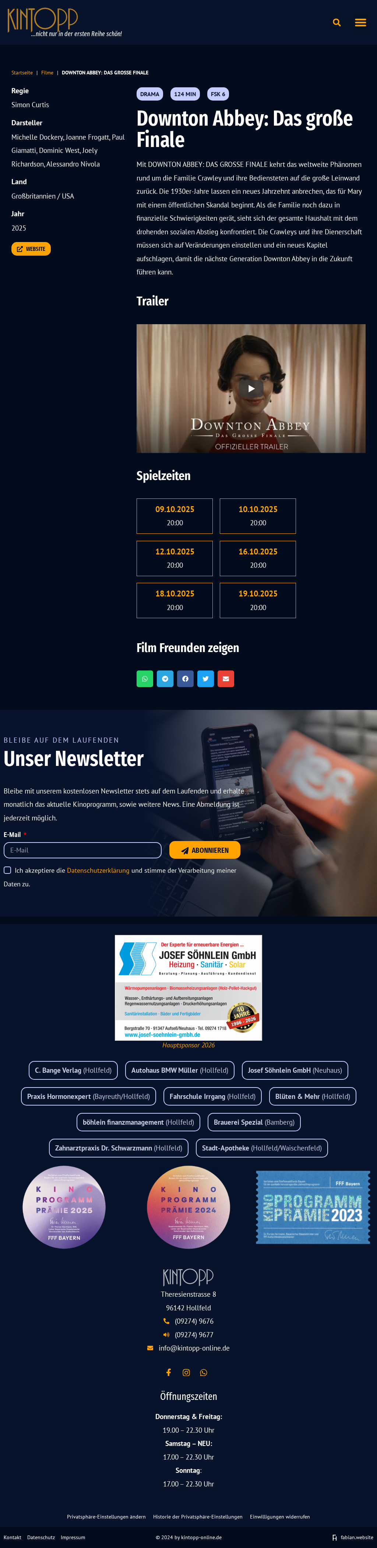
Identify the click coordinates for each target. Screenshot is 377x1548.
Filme (47, 72)
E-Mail (13, 835)
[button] (361, 22)
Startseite (22, 72)
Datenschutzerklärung (98, 870)
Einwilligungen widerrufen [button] (280, 1516)
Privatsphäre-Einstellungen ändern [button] (106, 1516)
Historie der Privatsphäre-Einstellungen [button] (198, 1516)
